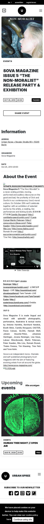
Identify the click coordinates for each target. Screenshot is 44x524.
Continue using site (23, 519)
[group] (22, 425)
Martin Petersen (17, 220)
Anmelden (19, 2)
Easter (6, 299)
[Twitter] (16, 493)
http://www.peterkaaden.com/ (24, 226)
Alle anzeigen (32, 385)
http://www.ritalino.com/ (23, 229)
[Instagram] (22, 493)
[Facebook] (11, 493)
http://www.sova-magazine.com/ (17, 365)
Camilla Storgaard (19, 214)
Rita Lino (7, 229)
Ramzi (6, 290)
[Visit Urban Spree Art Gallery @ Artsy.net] (34, 493)
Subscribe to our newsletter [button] (22, 487)
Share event (22, 113)
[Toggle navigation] (40, 10)
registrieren (31, 2)
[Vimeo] (28, 493)
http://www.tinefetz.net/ (23, 237)
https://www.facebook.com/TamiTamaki (22, 296)
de (9, 2)
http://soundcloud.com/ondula (17, 305)
